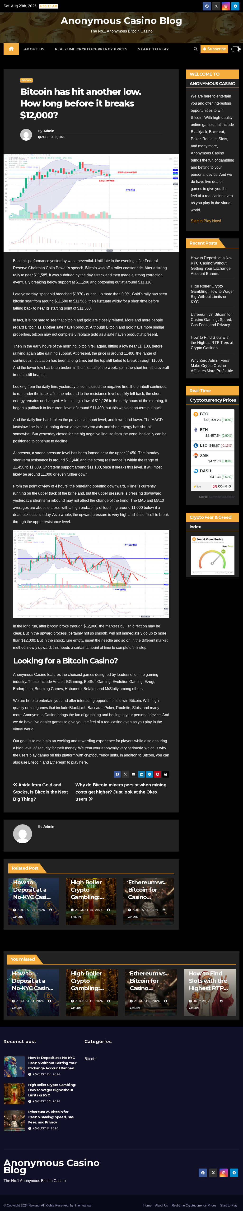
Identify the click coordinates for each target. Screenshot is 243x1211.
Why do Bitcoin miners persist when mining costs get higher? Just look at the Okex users (120, 792)
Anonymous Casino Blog (121, 20)
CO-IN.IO (224, 486)
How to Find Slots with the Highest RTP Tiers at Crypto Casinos (212, 342)
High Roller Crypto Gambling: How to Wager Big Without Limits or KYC (51, 1090)
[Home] (11, 49)
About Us (34, 49)
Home (147, 1205)
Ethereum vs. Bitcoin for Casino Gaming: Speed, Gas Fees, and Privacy (211, 319)
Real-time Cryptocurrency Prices (91, 49)
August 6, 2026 (145, 910)
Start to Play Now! (206, 221)
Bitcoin (26, 80)
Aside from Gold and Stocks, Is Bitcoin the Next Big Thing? (40, 792)
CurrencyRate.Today (221, 496)
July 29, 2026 (204, 1001)
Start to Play (153, 49)
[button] (195, 49)
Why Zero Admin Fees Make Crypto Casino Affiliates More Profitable (212, 365)
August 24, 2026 (31, 910)
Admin (48, 131)
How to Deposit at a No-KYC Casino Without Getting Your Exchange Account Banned (52, 1063)
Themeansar (83, 1205)
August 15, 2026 (89, 910)
